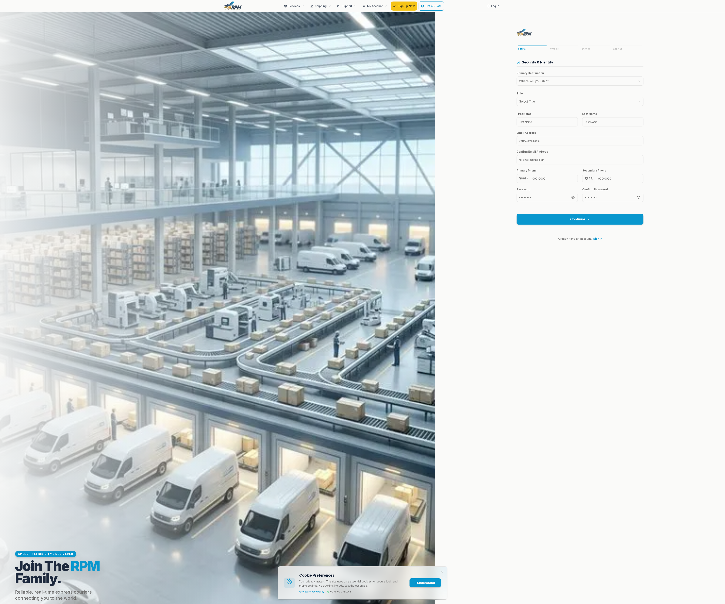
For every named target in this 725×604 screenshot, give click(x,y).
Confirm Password (595, 189)
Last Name (589, 113)
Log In (495, 6)
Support (347, 6)
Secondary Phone (594, 170)
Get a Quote (434, 6)
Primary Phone (527, 170)
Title (520, 93)
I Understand (425, 583)
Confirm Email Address (532, 151)
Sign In (597, 238)
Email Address (526, 132)
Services (294, 6)
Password (523, 189)
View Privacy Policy (313, 591)
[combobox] (580, 81)
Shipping (321, 6)
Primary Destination (530, 73)
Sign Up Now (406, 6)
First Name (524, 113)
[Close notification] (441, 572)
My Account (375, 6)
